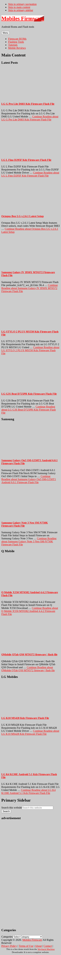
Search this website (11, 807)
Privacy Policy (9, 946)
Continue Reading (29, 118)
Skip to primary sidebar (20, 10)
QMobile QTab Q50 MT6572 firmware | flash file (29, 654)
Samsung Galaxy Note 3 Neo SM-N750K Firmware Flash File (24, 524)
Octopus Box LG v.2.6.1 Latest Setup (22, 216)
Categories (7, 936)
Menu (5, 33)
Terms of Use (26, 946)
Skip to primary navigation (22, 4)
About (38, 946)
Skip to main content (19, 7)
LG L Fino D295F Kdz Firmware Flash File (26, 159)
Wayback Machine (46, 949)
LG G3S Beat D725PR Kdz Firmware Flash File (29, 393)
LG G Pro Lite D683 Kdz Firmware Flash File (27, 103)
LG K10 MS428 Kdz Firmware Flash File (25, 718)
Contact (48, 946)
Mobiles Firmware (22, 18)
